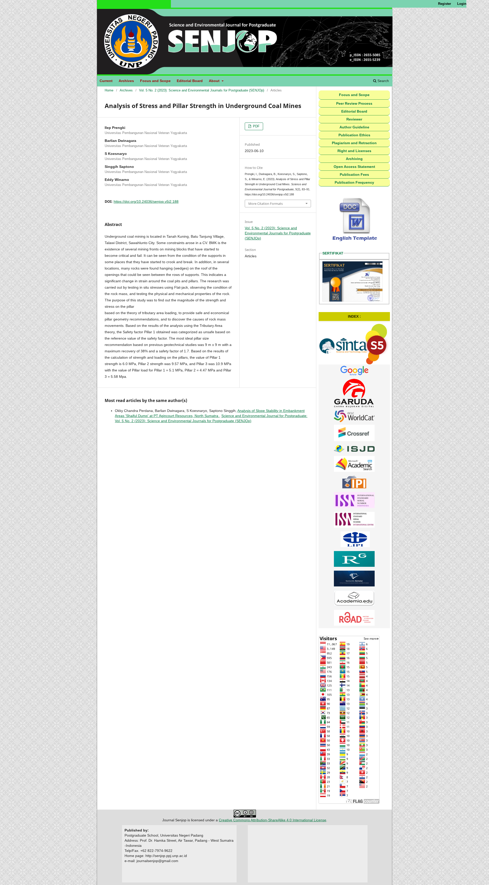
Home (109, 90)
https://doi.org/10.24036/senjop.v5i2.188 (146, 201)
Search (382, 81)
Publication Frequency (354, 182)
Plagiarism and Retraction (354, 143)
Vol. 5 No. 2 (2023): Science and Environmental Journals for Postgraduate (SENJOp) (201, 90)
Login (461, 4)
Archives (126, 81)
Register (444, 4)
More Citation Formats (265, 203)
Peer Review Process (354, 103)
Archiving (354, 159)
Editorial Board (190, 81)
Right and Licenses (354, 151)
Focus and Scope (155, 81)
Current (106, 81)
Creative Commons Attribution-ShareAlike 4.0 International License (272, 820)
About (215, 81)
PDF (256, 126)
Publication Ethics (354, 135)
